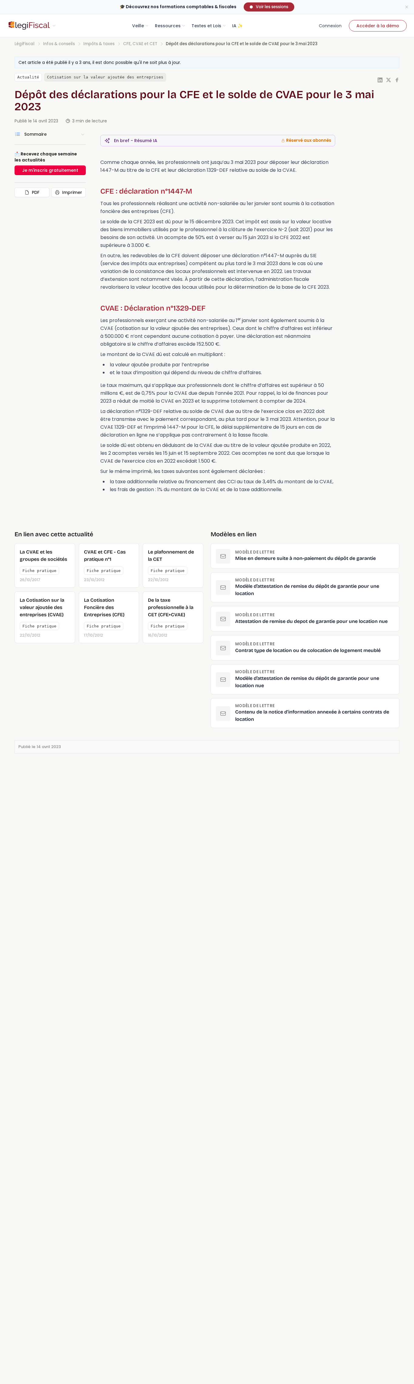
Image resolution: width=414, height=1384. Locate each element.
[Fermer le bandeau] (406, 7)
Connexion (330, 26)
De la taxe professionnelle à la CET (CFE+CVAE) (170, 607)
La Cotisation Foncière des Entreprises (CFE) (104, 607)
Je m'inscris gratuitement (50, 170)
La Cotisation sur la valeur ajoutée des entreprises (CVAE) (42, 607)
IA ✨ (237, 26)
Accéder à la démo (377, 26)
